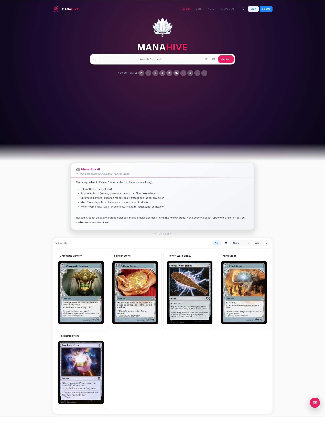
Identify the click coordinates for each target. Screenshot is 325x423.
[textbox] (150, 59)
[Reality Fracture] (141, 73)
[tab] (217, 243)
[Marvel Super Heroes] (162, 73)
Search (186, 8)
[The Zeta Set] (148, 73)
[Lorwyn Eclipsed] (190, 73)
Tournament (227, 8)
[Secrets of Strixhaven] (169, 73)
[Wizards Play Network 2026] (204, 73)
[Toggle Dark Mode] (243, 9)
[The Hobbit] (155, 73)
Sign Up (266, 8)
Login (253, 8)
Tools (211, 8)
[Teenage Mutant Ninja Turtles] (176, 73)
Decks (199, 8)
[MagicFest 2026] (197, 73)
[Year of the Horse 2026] (183, 73)
